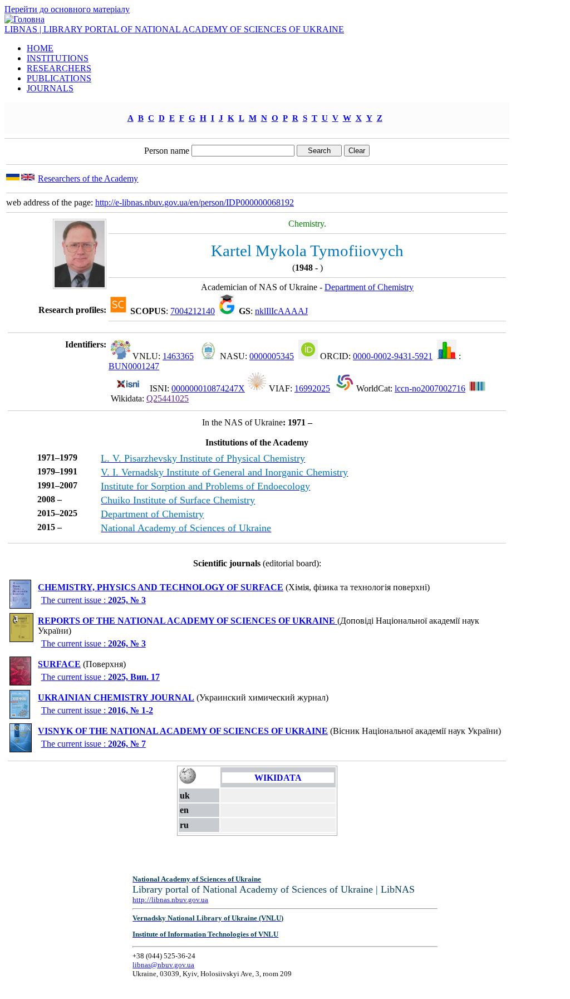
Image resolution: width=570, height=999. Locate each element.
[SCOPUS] (118, 311)
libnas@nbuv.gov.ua (163, 965)
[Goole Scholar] (227, 311)
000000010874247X (208, 388)
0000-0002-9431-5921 (393, 356)
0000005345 (271, 356)
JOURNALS (50, 88)
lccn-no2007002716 (430, 388)
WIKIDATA (278, 777)
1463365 (178, 356)
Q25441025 (167, 398)
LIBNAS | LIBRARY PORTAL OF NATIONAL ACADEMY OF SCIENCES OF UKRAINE (174, 29)
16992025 (312, 388)
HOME (40, 48)
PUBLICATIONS (59, 78)
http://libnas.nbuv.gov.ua (170, 899)
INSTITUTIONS (58, 58)
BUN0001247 (134, 366)
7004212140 (192, 311)
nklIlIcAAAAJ (281, 311)
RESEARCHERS (59, 68)
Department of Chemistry (369, 287)
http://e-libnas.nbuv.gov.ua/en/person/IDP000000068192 (194, 202)
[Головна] (24, 19)
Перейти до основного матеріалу (67, 9)
